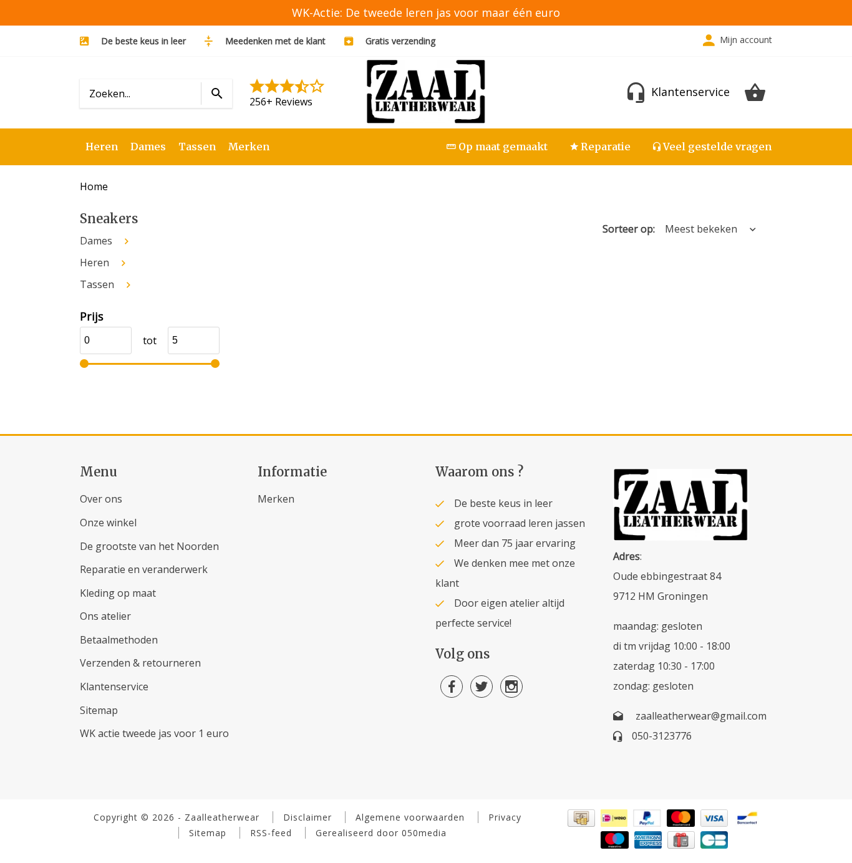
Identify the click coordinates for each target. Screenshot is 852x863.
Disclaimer (307, 817)
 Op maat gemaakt (497, 147)
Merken (248, 147)
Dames (148, 147)
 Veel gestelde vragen (712, 147)
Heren (101, 147)
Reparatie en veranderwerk (144, 569)
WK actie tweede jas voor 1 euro (154, 733)
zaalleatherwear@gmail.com (701, 716)
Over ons (101, 498)
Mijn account (746, 40)
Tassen (197, 147)
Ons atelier (105, 616)
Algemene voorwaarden (410, 817)
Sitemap (99, 710)
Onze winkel (108, 522)
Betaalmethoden (119, 639)
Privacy (504, 817)
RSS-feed (271, 833)
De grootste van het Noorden (149, 546)
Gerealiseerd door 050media (381, 833)
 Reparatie (600, 147)
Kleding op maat (118, 593)
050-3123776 (662, 736)
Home (94, 186)
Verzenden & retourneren (140, 662)
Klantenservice (114, 686)
